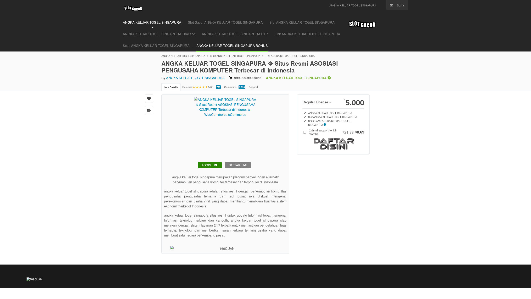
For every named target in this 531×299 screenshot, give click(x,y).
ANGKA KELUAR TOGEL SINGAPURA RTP (235, 34)
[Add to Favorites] (149, 98)
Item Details (171, 87)
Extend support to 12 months (336, 132)
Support (253, 87)
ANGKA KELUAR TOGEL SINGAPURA (183, 56)
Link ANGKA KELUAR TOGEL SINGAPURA (307, 34)
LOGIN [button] (206, 165)
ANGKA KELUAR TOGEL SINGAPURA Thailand (159, 34)
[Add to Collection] (149, 110)
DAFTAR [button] (234, 165)
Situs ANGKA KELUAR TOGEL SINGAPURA (156, 45)
